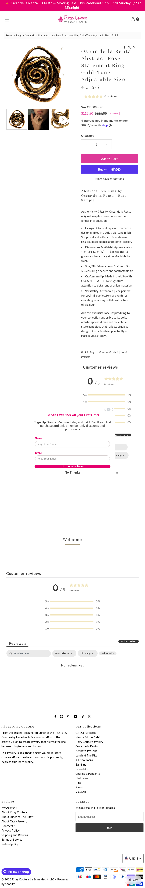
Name (38, 438)
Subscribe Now (72, 466)
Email (38, 452)
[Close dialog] (108, 409)
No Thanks (72, 472)
